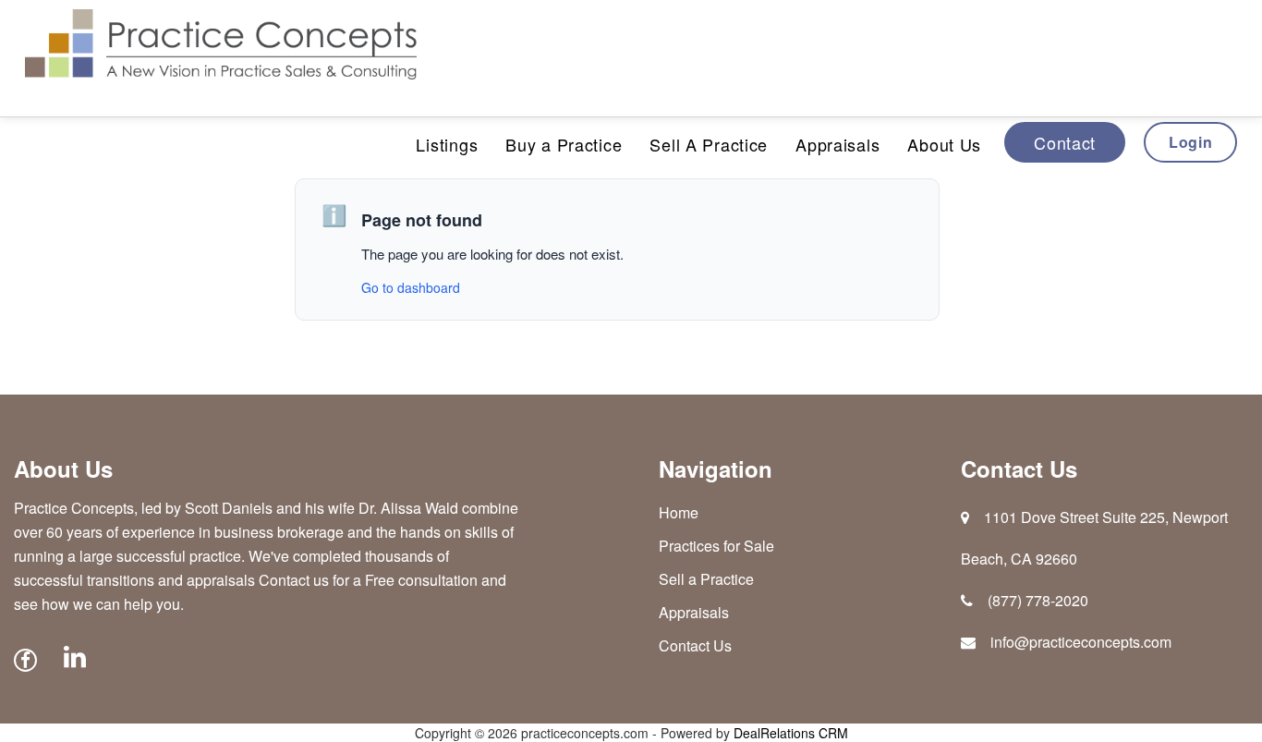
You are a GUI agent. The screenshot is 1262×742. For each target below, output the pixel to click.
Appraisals (837, 144)
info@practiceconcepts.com (1080, 641)
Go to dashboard (410, 287)
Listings (447, 144)
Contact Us (695, 645)
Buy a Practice (563, 144)
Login (1190, 141)
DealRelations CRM (791, 733)
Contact (1065, 142)
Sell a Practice (706, 579)
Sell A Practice (708, 144)
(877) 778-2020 (1038, 600)
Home (678, 512)
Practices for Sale (716, 545)
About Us (944, 144)
